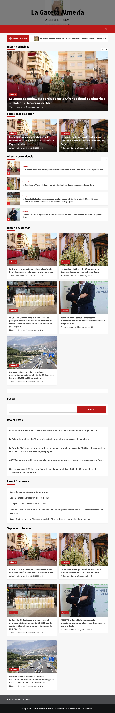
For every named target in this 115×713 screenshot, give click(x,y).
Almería (13, 94)
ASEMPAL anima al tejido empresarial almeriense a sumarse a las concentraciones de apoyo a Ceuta (62, 200)
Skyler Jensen (16, 492)
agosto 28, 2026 (84, 327)
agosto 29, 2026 (33, 107)
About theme (13, 699)
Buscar (11, 399)
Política (25, 196)
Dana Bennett (16, 498)
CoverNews (72, 708)
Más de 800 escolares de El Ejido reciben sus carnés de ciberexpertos (57, 519)
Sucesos (25, 181)
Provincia (65, 133)
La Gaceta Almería (57, 12)
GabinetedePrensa (18, 107)
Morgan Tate (16, 503)
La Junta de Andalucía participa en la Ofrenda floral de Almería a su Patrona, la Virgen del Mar (57, 101)
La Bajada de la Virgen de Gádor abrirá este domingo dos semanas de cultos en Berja (82, 140)
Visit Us (26, 699)
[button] (10, 28)
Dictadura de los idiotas (37, 492)
